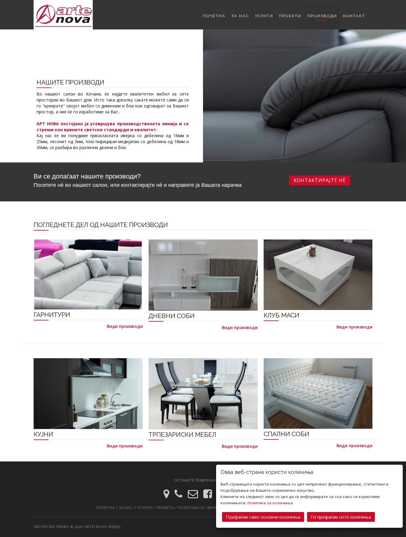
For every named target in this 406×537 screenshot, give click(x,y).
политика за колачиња (270, 502)
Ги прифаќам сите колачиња (341, 517)
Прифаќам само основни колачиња (263, 517)
